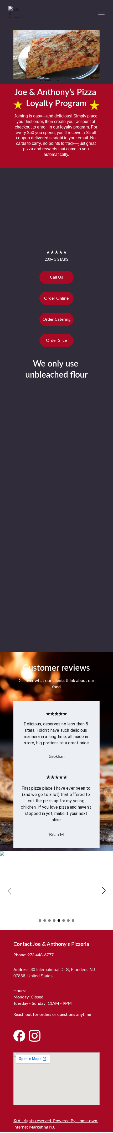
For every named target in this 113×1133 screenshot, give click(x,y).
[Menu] (101, 12)
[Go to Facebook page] (19, 1036)
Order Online (56, 298)
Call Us (56, 277)
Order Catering (56, 319)
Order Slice (56, 340)
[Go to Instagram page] (34, 1036)
